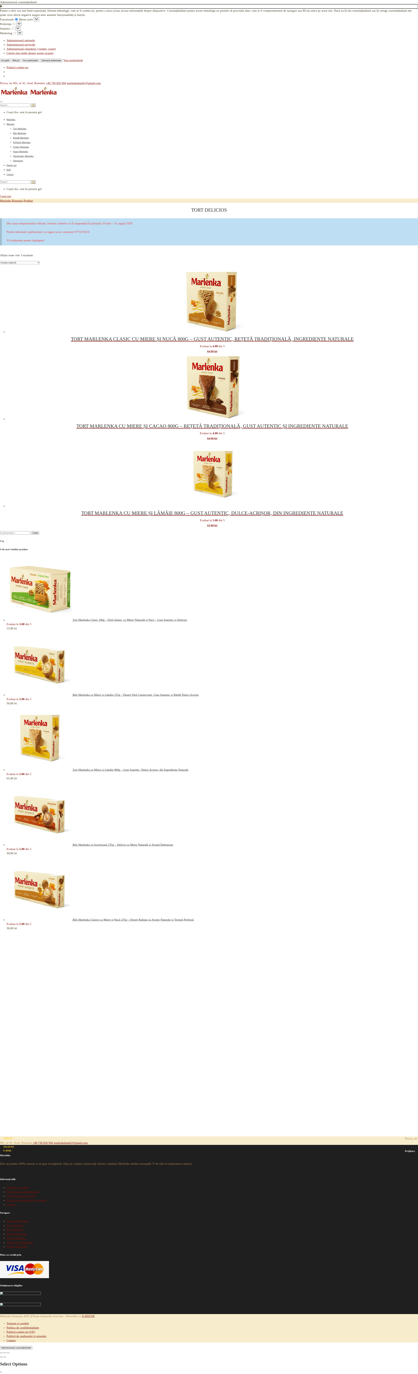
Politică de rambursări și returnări (26, 1200)
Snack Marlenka (20, 151)
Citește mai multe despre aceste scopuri (30, 53)
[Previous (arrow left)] (1, 1357)
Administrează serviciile (21, 44)
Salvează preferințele (51, 60)
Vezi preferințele (30, 60)
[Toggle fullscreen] (4, 1352)
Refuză (16, 60)
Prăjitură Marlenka (21, 142)
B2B (9, 170)
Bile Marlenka (19, 133)
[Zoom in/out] (8, 1352)
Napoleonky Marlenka (23, 156)
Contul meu (5, 196)
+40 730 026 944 (56, 83)
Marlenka (11, 119)
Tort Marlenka (19, 129)
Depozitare (18, 161)
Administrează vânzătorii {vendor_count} (31, 48)
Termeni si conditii (18, 1187)
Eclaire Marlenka (21, 147)
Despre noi (11, 165)
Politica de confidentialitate (23, 1191)
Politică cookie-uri (17, 67)
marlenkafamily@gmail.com (84, 83)
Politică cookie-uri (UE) (21, 1196)
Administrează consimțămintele (16, 1348)
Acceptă (5, 60)
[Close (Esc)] (1, 1352)
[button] (209, 6)
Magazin (10, 124)
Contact (10, 174)
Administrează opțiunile (21, 40)
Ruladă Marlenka (21, 138)
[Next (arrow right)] (4, 1357)
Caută (35, 533)
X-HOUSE (88, 1316)
